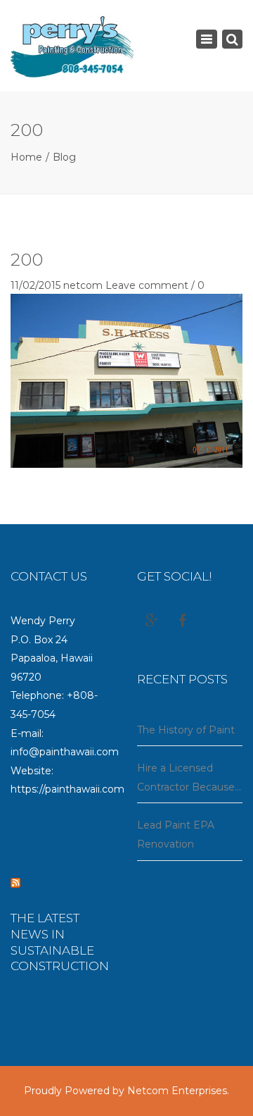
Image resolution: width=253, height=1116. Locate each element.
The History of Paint (186, 730)
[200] (126, 379)
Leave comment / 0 (155, 285)
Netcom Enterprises (177, 1090)
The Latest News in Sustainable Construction (60, 942)
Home (26, 157)
